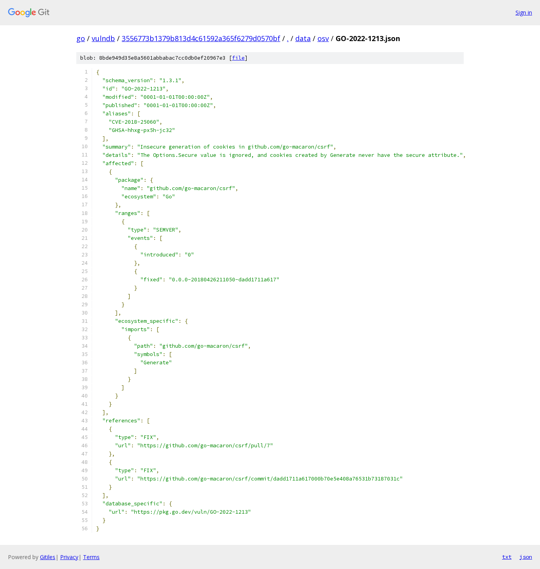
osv (323, 38)
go (80, 38)
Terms (91, 557)
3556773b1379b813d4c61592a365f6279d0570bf (201, 38)
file (238, 58)
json (525, 556)
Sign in (523, 12)
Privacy (69, 557)
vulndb (103, 38)
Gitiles (47, 557)
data (303, 38)
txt (507, 556)
